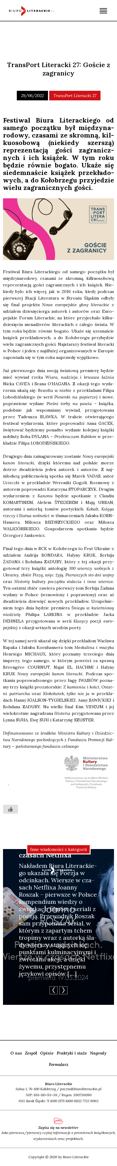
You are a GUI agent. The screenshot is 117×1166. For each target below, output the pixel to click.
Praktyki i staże (72, 1053)
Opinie (47, 1053)
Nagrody (98, 1053)
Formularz (58, 1064)
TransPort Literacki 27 (74, 95)
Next (63, 990)
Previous (54, 990)
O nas (16, 1053)
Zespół (31, 1053)
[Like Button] (10, 809)
